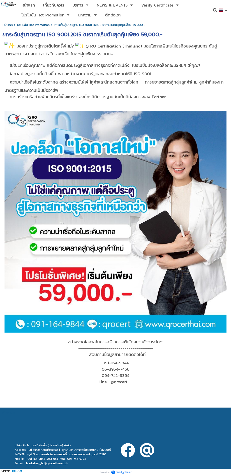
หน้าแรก (7, 25)
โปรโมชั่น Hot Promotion (33, 25)
